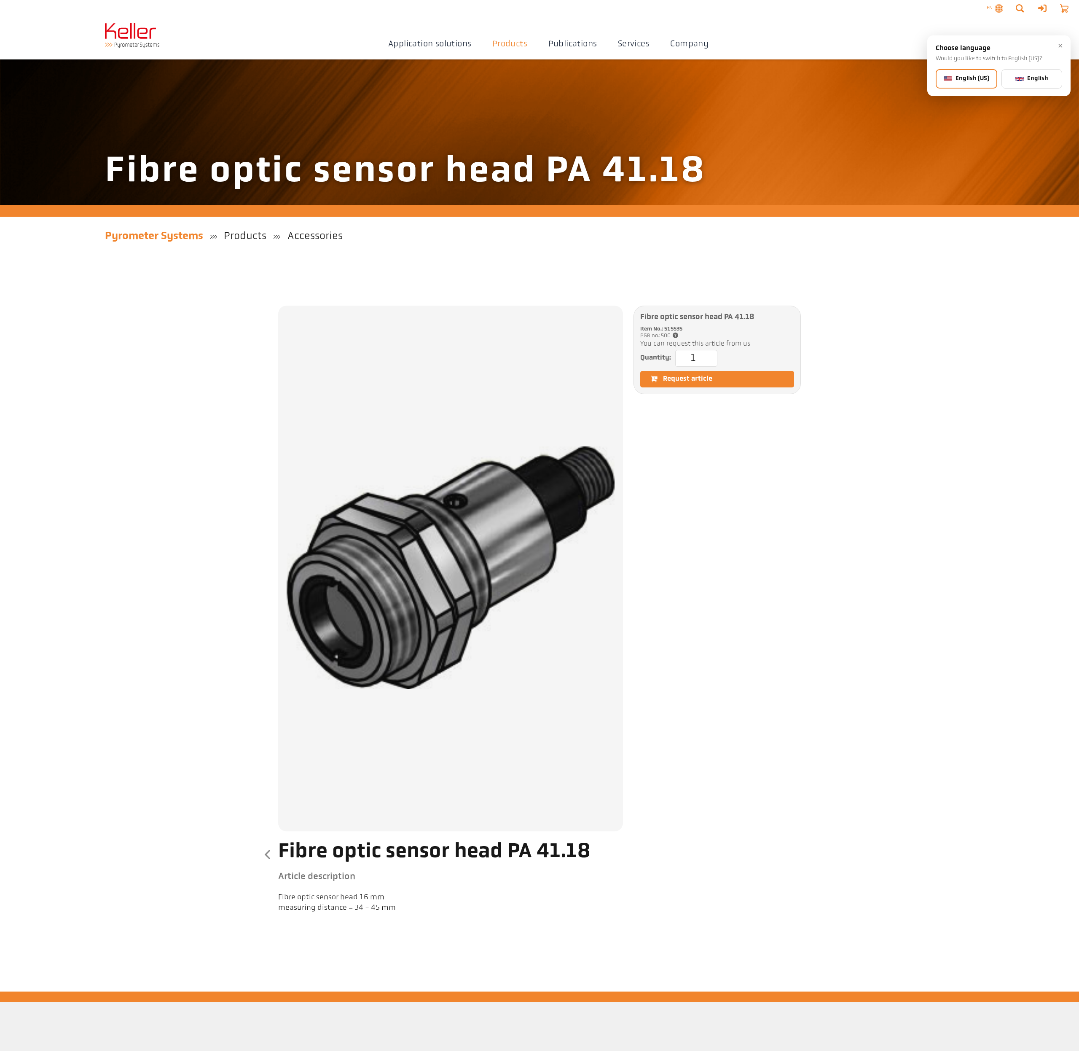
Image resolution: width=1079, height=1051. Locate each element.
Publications (572, 44)
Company (689, 44)
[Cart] (1064, 8)
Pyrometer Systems (154, 236)
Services (634, 44)
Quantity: (655, 358)
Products (509, 44)
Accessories (315, 236)
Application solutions (430, 44)
